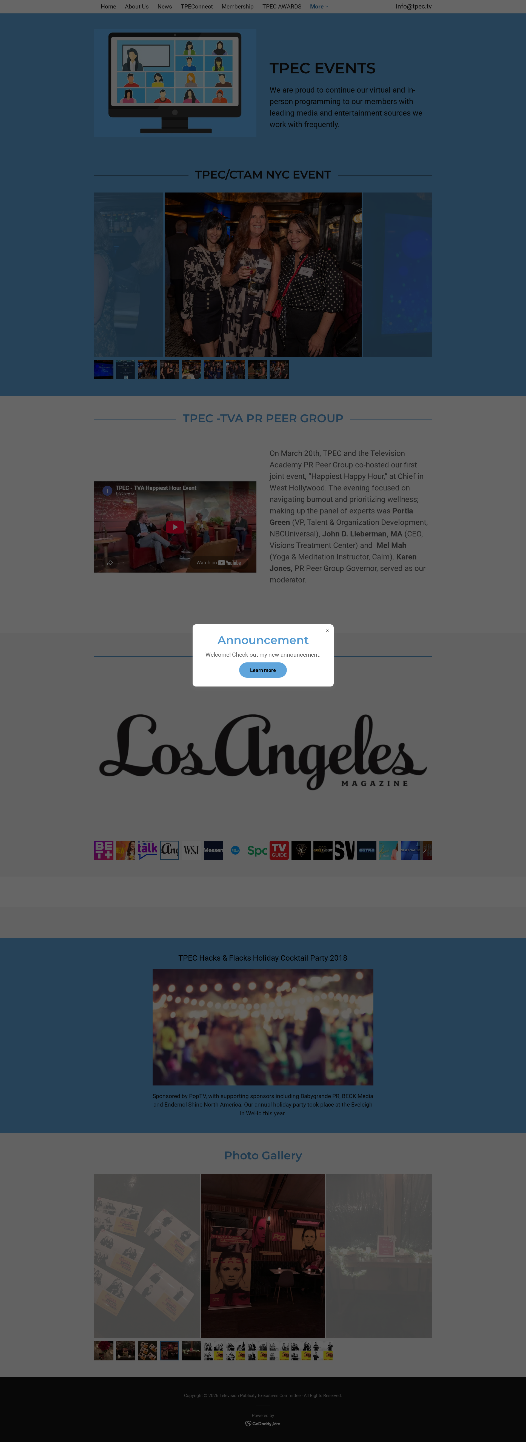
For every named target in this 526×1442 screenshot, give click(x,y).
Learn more (263, 670)
